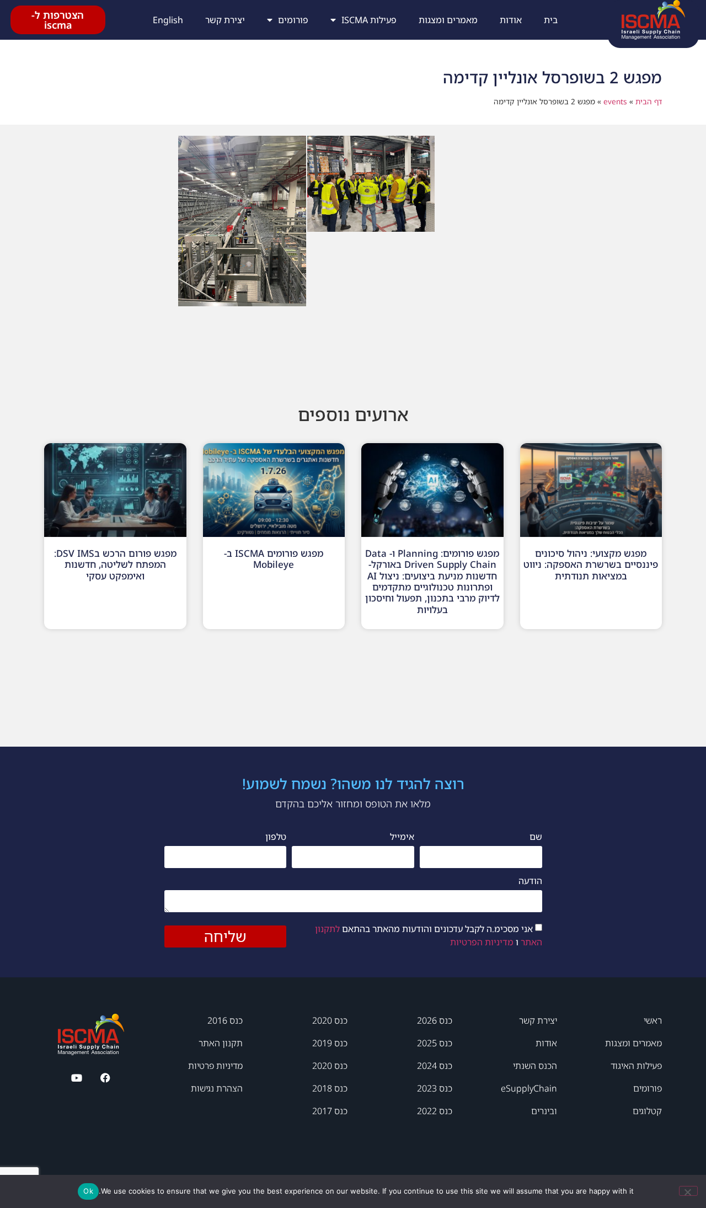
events (615, 101)
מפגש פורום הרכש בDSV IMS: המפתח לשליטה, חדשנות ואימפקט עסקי (115, 564)
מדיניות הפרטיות (482, 941)
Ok (88, 1190)
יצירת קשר (225, 20)
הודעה (530, 881)
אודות (511, 20)
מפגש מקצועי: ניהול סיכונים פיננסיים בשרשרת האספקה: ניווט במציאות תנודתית (590, 564)
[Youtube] (76, 1078)
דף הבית (648, 101)
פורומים (293, 20)
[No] (688, 1191)
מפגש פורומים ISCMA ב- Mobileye (273, 559)
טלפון (275, 837)
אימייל (402, 837)
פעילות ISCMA (369, 20)
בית (551, 20)
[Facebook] (105, 1078)
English (168, 20)
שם (536, 837)
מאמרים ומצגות (448, 20)
